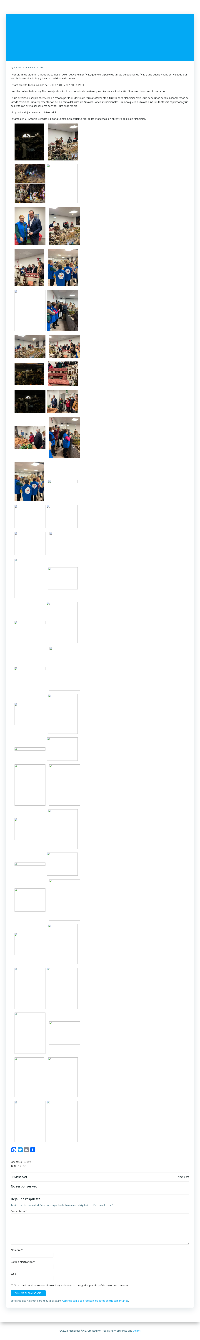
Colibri (136, 1330)
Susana (17, 67)
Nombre (17, 1250)
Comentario (19, 1211)
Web (13, 1273)
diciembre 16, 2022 (34, 67)
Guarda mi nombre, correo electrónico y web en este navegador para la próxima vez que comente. (71, 1285)
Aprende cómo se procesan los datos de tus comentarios (95, 1300)
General (28, 1161)
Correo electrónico (23, 1262)
